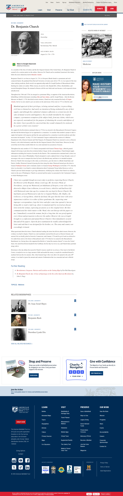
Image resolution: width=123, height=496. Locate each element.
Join (112, 9)
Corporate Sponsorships (104, 441)
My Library (107, 15)
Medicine (21, 285)
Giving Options (20, 451)
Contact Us (103, 446)
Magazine (83, 450)
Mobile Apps (65, 432)
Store (115, 2)
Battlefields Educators (74, 2)
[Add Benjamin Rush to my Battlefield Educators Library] (75, 315)
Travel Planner (65, 417)
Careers (102, 436)
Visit (49, 10)
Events (58, 2)
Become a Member (86, 440)
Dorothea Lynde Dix (37, 332)
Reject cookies (105, 494)
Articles (44, 428)
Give (47, 2)
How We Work (104, 411)
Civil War (30, 300)
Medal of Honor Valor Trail (66, 450)
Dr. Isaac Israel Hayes (37, 303)
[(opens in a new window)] (14, 460)
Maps (43, 440)
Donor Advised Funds (84, 425)
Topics (44, 420)
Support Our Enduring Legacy (103, 2)
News (52, 2)
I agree (89, 494)
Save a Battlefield (85, 411)
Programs (103, 420)
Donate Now (21, 422)
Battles (44, 411)
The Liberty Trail (67, 444)
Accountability (104, 432)
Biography (20, 23)
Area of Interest (87, 61)
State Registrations (105, 471)
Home (18, 7)
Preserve (58, 10)
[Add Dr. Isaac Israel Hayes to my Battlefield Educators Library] (75, 300)
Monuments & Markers (65, 423)
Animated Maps (46, 415)
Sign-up (64, 2)
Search (86, 10)
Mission (102, 415)
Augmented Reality (66, 440)
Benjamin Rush (34, 317)
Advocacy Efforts (85, 436)
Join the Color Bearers (84, 445)
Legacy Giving (86, 420)
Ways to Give (84, 415)
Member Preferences (88, 2)
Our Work (70, 10)
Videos (44, 432)
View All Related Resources (21, 344)
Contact (20, 454)
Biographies (45, 424)
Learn (40, 10)
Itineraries (64, 428)
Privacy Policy (104, 463)
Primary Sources (47, 436)
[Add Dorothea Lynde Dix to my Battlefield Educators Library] (75, 329)
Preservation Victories (84, 431)
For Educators (46, 444)
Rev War (13, 23)
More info (96, 494)
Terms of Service (104, 467)
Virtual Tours (65, 436)
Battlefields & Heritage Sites (65, 412)
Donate (100, 9)
